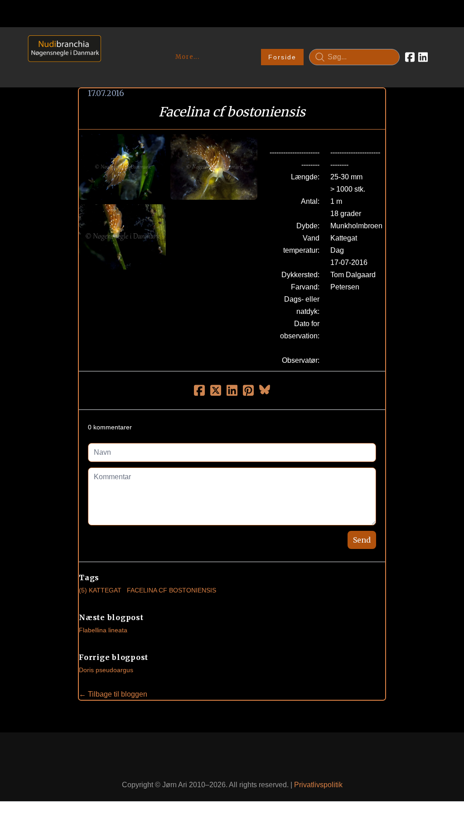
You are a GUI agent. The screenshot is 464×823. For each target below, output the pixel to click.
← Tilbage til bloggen (113, 694)
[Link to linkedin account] (423, 57)
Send (362, 539)
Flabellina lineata (103, 630)
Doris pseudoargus (106, 670)
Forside (282, 57)
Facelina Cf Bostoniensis (171, 590)
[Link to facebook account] (410, 57)
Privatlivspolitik (318, 785)
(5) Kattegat (100, 590)
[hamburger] (112, 44)
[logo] (61, 56)
